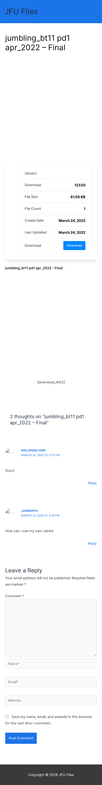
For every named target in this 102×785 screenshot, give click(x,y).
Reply (92, 483)
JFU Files (21, 11)
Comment (14, 596)
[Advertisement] (51, 109)
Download (74, 245)
